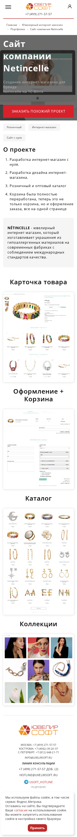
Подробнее (38, 787)
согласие (21, 810)
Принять (37, 828)
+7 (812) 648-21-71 (47, 752)
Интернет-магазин (44, 127)
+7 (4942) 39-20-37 (46, 749)
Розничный (14, 127)
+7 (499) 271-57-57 (38, 14)
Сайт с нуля (14, 137)
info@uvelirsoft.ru (38, 757)
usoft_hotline (40, 782)
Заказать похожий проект (38, 111)
